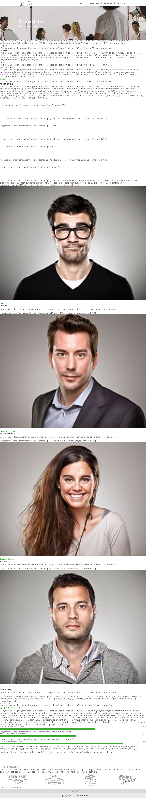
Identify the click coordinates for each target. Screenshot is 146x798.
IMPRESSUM (73, 791)
